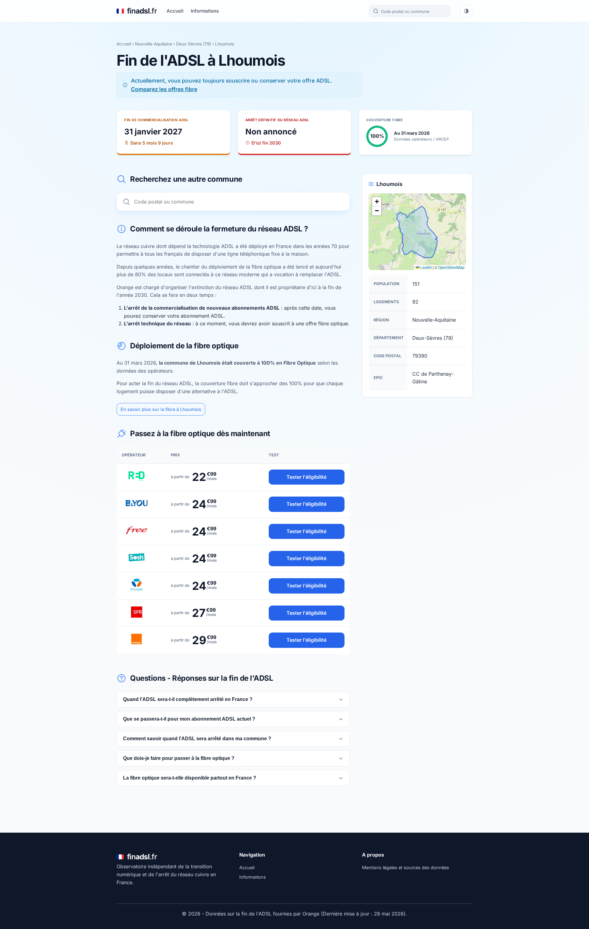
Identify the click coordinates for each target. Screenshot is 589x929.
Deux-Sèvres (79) (193, 43)
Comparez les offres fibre (164, 89)
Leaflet (425, 267)
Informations (205, 11)
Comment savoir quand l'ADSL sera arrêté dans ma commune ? (197, 738)
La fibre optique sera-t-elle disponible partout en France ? (189, 777)
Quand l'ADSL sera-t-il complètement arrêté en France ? (187, 699)
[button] (376, 201)
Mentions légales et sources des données (405, 867)
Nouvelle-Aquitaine (153, 43)
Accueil (175, 11)
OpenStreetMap (451, 267)
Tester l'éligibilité (306, 477)
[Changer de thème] (466, 11)
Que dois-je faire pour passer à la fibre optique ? (178, 758)
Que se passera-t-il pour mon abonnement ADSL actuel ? (189, 719)
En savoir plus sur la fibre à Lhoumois (161, 409)
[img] (417, 231)
